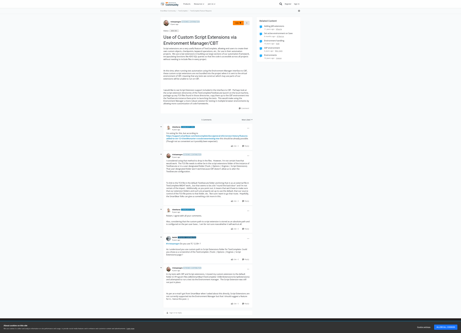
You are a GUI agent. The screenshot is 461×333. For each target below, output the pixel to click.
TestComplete (183, 11)
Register (288, 4)
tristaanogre (176, 22)
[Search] (280, 4)
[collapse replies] (161, 126)
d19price (280, 36)
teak (277, 43)
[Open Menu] (299, 11)
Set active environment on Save (278, 33)
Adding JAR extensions (274, 26)
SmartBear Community (168, 11)
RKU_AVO (278, 51)
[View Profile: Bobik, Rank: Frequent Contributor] (168, 238)
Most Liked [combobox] (247, 120)
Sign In (297, 4)
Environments (270, 55)
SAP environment (272, 48)
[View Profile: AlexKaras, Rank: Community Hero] (168, 128)
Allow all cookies (446, 327)
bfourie (279, 29)
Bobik (174, 237)
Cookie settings (424, 327)
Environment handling (274, 40)
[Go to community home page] (169, 4)
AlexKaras (176, 127)
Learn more (130, 329)
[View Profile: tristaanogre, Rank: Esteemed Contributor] (166, 23)
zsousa (279, 58)
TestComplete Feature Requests (201, 11)
